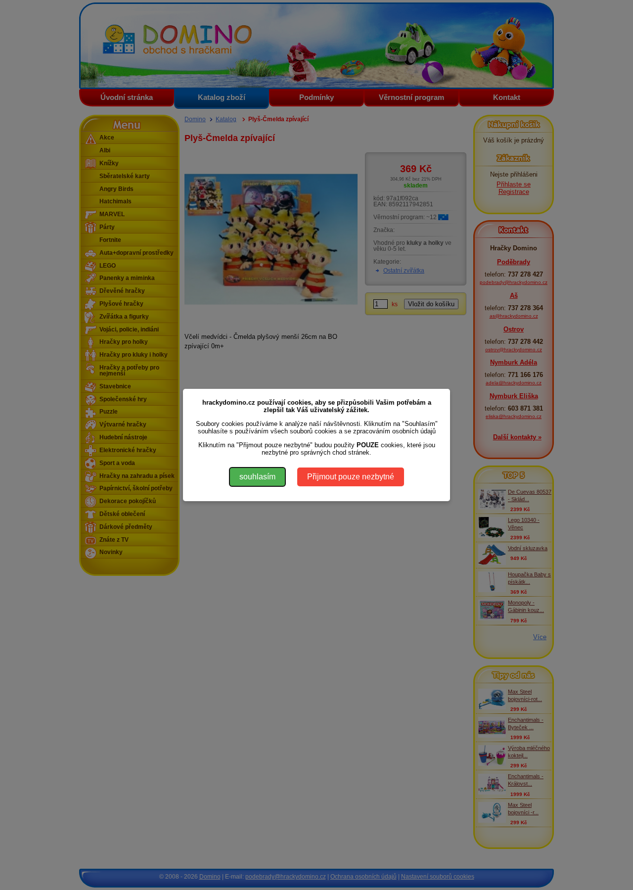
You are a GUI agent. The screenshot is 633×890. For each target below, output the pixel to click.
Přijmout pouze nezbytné (350, 476)
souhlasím (257, 476)
